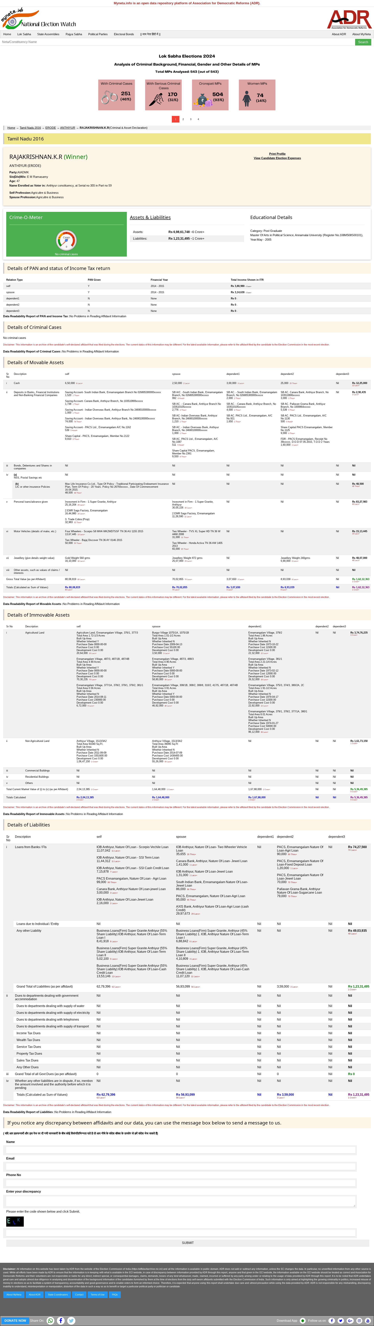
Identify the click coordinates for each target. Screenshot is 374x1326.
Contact (79, 1294)
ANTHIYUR (67, 127)
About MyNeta (361, 34)
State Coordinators (58, 1294)
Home (7, 34)
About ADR (339, 34)
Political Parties (98, 34)
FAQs (115, 1294)
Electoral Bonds (124, 34)
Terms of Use (98, 1294)
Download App (287, 1320)
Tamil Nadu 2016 (30, 127)
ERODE (50, 127)
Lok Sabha (24, 34)
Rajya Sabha (74, 34)
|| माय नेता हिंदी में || (150, 34)
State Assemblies (48, 34)
